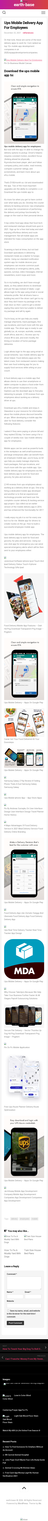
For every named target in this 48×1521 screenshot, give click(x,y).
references (28, 33)
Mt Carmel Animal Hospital (17, 1455)
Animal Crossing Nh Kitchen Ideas (20, 1468)
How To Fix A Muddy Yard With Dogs (12, 1253)
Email (28, 1292)
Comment (12, 1274)
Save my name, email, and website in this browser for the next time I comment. (23, 1314)
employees (24, 1219)
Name (10, 1292)
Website (10, 1301)
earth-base (24, 4)
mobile (34, 1219)
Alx (40, 1503)
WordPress (23, 1503)
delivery (14, 1219)
